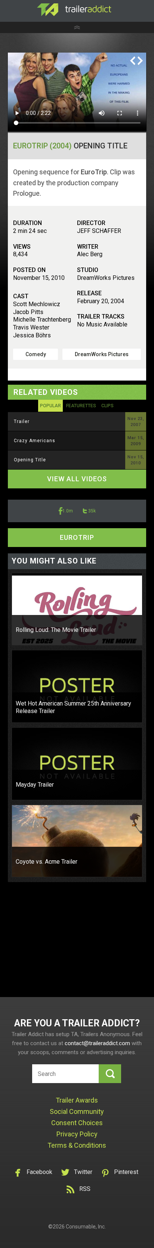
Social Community (77, 1111)
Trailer (22, 421)
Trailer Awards (77, 1100)
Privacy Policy (77, 1134)
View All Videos (77, 479)
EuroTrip (77, 537)
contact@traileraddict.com (97, 1043)
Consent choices (77, 1123)
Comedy (35, 354)
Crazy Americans (34, 440)
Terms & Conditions (76, 1145)
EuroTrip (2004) (42, 145)
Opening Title (30, 459)
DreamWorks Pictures (102, 354)
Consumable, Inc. (86, 1227)
